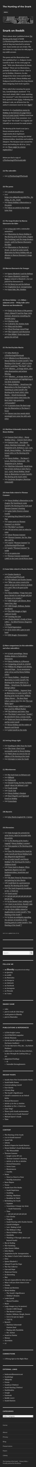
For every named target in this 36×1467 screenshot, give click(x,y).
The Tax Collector (11, 1267)
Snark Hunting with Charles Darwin (19, 1222)
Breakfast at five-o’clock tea (15, 1106)
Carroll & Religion (12, 1224)
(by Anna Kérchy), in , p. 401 (18, 1053)
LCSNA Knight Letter (12, 1032)
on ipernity (9, 972)
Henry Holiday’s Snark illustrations (17, 1148)
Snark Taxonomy (14, 1209)
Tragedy (9, 1219)
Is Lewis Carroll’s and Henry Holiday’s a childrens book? (17, 861)
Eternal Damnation (13, 1164)
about (19, 785)
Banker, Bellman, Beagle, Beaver (18, 1314)
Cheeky (7, 1285)
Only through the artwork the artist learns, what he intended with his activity (18, 835)
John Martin (9, 1251)
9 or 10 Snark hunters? (13, 1137)
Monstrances (11, 1169)
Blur (6, 1277)
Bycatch (7, 1322)
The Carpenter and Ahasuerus (19, 332)
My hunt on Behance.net (19, 775)
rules (6, 1009)
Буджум (9, 1203)
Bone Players (9, 1182)
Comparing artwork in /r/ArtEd (19, 664)
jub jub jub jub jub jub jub (17, 1214)
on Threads (9, 991)
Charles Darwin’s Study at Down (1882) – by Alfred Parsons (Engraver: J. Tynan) (18, 621)
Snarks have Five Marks (13, 1188)
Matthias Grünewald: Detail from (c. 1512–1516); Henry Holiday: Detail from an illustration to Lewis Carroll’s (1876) (18, 471)
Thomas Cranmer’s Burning (16, 1159)
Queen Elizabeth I (11, 1261)
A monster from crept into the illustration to (17, 408)
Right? (30, 105)
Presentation (7, 1446)
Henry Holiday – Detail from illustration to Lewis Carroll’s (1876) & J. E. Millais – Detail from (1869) (18, 682)
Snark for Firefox (11, 1335)
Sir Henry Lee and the (19, 284)
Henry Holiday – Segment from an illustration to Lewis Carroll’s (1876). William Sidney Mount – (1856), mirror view (18, 695)
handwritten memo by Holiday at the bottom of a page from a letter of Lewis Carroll (17, 112)
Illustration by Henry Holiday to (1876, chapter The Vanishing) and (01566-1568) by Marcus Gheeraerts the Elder (19, 239)
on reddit (8, 975)
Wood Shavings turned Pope (18, 329)
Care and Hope (10, 1269)
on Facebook (9, 986)
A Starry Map (9, 1090)
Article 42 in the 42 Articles (14, 1103)
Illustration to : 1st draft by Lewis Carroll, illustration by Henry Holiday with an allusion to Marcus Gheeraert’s (18, 252)
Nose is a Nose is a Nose (15, 1177)
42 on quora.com (14, 553)
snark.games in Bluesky (13, 1014)
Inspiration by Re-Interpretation (17, 1253)
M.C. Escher (10, 1333)
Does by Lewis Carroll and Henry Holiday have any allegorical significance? (18, 854)
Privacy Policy (23, 1461)
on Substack (9, 983)
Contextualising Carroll (13, 1085)
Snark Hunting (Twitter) (14, 1387)
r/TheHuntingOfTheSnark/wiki (14, 160)
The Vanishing (10, 1246)
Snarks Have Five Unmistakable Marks (19, 1080)
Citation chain (13, 321)
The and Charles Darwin (20, 580)
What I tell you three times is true (17, 1282)
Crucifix (9, 1172)
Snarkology (9, 1377)
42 (5, 1343)
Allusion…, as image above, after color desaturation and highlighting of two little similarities (19, 379)
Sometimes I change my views (17, 1206)
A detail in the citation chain (18, 324)
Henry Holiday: (18, 595)
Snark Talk (9, 1140)
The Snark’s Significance (14, 1093)
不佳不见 (9, 1319)
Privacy (5, 1437)
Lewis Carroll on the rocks (17, 730)
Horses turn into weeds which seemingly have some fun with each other (18, 416)
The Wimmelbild (12, 1151)
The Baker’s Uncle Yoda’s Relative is (18, 1256)
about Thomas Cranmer (16, 535)
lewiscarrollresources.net (14, 1374)
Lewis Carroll (9, 1298)
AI (7, 1061)
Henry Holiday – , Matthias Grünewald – (17, 461)
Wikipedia (8, 1380)
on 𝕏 (8, 993)
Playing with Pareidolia (14, 1330)
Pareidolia (10, 1235)
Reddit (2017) (9, 1398)
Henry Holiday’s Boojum (17, 793)
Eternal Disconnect (12, 1101)
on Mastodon (9, 978)
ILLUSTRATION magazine (14, 1035)
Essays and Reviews (12, 1288)
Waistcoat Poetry (11, 1272)
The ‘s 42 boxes (16, 527)
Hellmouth (12, 780)
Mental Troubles (12, 1301)
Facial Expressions (14, 627)
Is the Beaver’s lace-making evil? (20, 901)
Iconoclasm (12, 801)
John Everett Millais (12, 1248)
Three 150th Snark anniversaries (16, 1111)
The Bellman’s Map (13, 1230)
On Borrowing (10, 1275)
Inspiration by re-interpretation (20, 287)
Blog (4, 1442)
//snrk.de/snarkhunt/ (16, 192)
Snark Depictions (12, 1190)
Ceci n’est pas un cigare (15, 1317)
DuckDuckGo (9, 1390)
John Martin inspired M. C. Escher (20, 817)
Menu (6, 12)
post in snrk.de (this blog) (14, 1012)
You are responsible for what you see (18, 1280)
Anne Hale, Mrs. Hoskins (17, 289)
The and (18, 711)
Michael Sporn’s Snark (13, 1117)
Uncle (12, 791)
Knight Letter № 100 (14, 1156)
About (5, 1432)
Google (7, 1393)
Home (5, 1425)
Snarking (9, 1193)
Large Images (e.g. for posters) (16, 1306)
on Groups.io (9, 980)
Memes (7, 1338)
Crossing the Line (14, 616)
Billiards (11, 777)
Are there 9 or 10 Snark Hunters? (17, 1114)
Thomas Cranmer (11, 1153)
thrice (20, 100)
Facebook (8, 1395)
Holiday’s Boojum (12, 1296)
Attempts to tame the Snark (18, 759)
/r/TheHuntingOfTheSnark (18, 176)
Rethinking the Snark (12, 1201)
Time (6, 1119)
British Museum (10, 1038)
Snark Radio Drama (12, 1082)
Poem (5, 1451)
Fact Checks (9, 1088)
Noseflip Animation (13, 1180)
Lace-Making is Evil (13, 1227)
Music (7, 1304)
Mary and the (15, 326)
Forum (7, 1382)
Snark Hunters (10, 1401)
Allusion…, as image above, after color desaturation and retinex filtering (19, 371)
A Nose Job (12, 229)
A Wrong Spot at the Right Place (16, 1359)
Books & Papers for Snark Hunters (17, 1145)
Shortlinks (8, 1341)
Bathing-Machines (13, 1195)
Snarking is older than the (19, 746)
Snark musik (12, 788)
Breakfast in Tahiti (13, 1198)
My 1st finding (10, 1243)
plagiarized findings (12, 1059)
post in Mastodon (11, 1017)
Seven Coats (10, 1166)
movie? (13, 893)
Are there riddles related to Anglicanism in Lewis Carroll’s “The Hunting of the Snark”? (18, 912)
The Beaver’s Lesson (14, 1312)
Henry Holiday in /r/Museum (18, 661)
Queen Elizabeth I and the (20, 274)
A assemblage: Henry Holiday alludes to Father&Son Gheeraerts (16, 656)
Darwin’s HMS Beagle (14, 1309)
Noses (7, 1174)
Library (7, 1143)
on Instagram (10, 988)
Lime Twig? (9, 1109)
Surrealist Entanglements (15, 1064)
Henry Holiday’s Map (14, 1232)
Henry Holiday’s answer (20, 843)
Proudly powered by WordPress (12, 1463)
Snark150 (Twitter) (12, 1385)
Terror (7, 1185)
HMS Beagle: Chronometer (18, 635)
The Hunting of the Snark (17, 6)
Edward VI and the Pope (13, 1264)
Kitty (6, 1259)
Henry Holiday (10, 1290)
